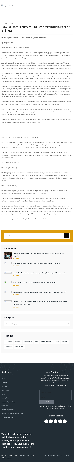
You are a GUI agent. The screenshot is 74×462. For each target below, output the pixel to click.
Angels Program (50, 455)
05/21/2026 (16, 285)
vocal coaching (19, 347)
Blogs (3, 394)
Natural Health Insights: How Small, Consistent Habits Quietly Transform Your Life (39, 292)
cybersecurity (28, 342)
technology (9, 347)
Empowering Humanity (25, 455)
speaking (64, 342)
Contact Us (68, 455)
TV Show (4, 386)
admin (5, 23)
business (17, 342)
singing (57, 342)
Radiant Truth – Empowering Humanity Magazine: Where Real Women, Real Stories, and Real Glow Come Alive (40, 303)
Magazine (4, 382)
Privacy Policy (5, 398)
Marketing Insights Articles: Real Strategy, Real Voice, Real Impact (34, 283)
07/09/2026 (16, 258)
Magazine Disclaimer (7, 417)
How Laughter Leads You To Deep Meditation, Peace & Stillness (36, 29)
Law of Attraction (46, 342)
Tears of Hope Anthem (8, 402)
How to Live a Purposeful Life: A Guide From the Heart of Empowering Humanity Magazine (38, 254)
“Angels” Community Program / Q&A (12, 413)
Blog (12, 23)
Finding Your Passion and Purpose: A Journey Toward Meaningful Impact (36, 263)
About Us (60, 455)
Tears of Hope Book (7, 410)
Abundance (9, 342)
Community (4, 406)
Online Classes (5, 390)
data (36, 342)
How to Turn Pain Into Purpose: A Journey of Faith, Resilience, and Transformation (39, 273)
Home (3, 378)
